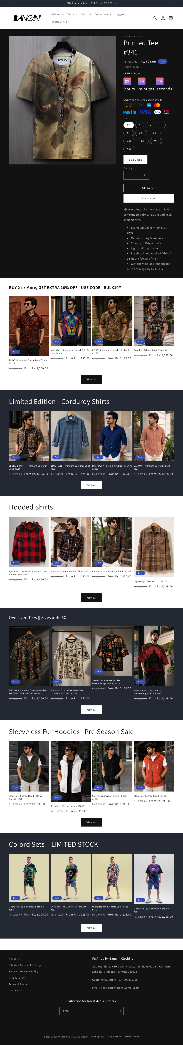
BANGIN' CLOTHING (60, 1037)
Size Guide (135, 159)
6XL (156, 141)
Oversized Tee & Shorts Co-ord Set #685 (151, 910)
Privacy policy (114, 1036)
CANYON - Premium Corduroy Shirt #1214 (152, 467)
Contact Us (15, 990)
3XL (154, 133)
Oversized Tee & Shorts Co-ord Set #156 (110, 908)
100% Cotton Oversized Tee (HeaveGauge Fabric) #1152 (148, 692)
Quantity (127, 168)
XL (128, 133)
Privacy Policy (16, 977)
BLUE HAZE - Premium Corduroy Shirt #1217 (70, 467)
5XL (142, 141)
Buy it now (148, 198)
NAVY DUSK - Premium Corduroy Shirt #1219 (112, 467)
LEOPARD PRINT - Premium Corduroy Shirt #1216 (28, 467)
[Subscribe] (119, 1011)
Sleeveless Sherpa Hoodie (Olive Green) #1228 (26, 797)
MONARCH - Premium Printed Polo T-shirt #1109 (70, 352)
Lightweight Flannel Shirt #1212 (150, 581)
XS (128, 125)
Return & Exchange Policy (23, 971)
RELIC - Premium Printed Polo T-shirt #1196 (111, 352)
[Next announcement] (173, 3)
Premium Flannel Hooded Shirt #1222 (111, 571)
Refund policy (97, 1036)
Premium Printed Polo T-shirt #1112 (152, 350)
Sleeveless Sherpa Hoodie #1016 (150, 796)
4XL (129, 141)
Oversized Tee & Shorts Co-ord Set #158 (26, 908)
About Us (14, 959)
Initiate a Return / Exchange (25, 965)
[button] (57, 14)
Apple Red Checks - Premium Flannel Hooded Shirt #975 (28, 573)
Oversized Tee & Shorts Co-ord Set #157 (68, 908)
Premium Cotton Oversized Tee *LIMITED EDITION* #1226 (67, 692)
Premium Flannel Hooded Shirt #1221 (70, 571)
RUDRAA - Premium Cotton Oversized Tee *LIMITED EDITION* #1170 (28, 692)
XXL (141, 133)
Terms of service (131, 1036)
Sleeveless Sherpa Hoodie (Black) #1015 (109, 797)
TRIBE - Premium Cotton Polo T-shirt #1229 (28, 362)
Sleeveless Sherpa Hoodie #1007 (67, 806)
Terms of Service (18, 984)
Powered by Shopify (78, 1037)
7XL (129, 149)
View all (91, 379)
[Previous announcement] (10, 3)
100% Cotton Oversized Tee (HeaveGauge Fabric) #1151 (106, 682)
